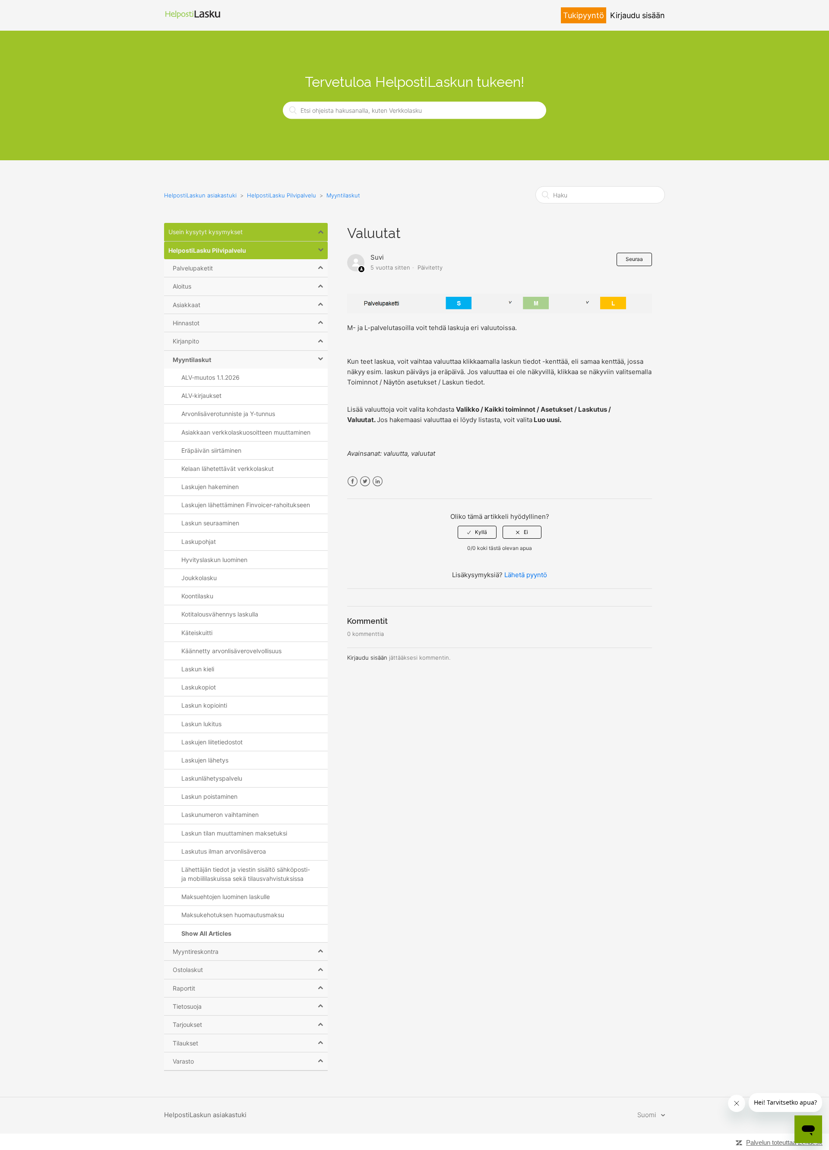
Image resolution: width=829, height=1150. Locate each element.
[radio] (477, 532)
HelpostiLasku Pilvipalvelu (281, 195)
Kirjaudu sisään (367, 657)
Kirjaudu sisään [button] (637, 15)
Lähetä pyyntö (525, 575)
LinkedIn (377, 481)
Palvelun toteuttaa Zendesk (784, 1142)
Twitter (365, 481)
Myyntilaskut (343, 195)
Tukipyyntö (583, 15)
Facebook (352, 481)
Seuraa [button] (634, 259)
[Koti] (193, 20)
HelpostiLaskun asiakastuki (200, 195)
